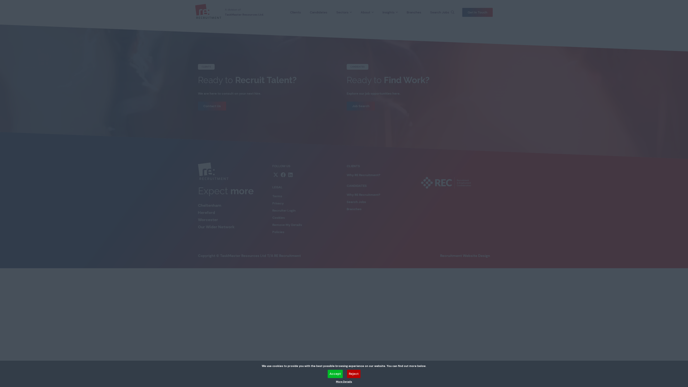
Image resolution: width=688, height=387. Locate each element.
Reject (354, 374)
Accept (335, 374)
